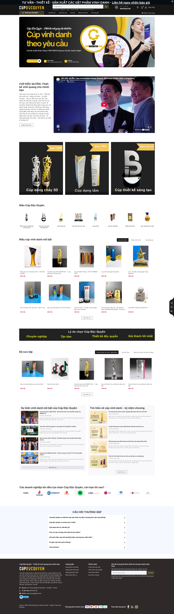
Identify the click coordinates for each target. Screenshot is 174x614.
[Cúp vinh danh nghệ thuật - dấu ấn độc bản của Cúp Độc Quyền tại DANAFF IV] (29, 417)
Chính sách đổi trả (93, 572)
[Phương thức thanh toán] (96, 606)
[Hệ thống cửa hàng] (138, 7)
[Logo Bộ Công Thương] (24, 597)
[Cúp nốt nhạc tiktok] (59, 369)
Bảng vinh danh (130, 226)
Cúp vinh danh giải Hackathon (110, 271)
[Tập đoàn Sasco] (53, 493)
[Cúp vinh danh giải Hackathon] (114, 256)
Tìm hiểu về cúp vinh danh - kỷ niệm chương (117, 408)
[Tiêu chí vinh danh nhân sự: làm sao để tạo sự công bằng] (98, 461)
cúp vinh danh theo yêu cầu (87, 9)
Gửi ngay (150, 572)
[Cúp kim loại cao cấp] (87, 168)
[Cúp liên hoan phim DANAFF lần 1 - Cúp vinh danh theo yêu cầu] (59, 256)
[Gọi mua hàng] (171, 303)
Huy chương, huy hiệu (147, 226)
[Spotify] (80, 493)
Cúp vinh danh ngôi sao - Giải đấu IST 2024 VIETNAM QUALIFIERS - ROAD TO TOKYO (113, 309)
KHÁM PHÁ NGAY (26, 125)
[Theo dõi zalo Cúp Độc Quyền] (133, 606)
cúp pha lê (62, 9)
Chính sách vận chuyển (95, 569)
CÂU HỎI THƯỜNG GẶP (87, 512)
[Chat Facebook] (171, 307)
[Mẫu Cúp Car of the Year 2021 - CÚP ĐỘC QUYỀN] (32, 256)
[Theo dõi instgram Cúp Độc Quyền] (137, 606)
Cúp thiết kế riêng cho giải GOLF (138, 307)
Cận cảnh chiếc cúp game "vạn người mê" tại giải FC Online (58, 426)
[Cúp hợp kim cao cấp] (78, 217)
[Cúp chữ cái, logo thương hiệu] (44, 217)
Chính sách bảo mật (94, 567)
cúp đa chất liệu (75, 9)
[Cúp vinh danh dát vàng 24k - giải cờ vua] (32, 292)
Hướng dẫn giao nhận (71, 572)
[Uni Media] (93, 493)
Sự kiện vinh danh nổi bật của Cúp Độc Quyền (49, 408)
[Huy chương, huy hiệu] (147, 217)
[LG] (107, 493)
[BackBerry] (134, 493)
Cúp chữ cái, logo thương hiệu (44, 226)
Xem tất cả (86, 318)
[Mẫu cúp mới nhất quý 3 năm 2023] (26, 217)
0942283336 (125, 9)
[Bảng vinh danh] (130, 217)
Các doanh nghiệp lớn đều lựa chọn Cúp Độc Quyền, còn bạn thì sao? (61, 487)
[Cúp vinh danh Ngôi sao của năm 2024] (59, 292)
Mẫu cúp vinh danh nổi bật (35, 239)
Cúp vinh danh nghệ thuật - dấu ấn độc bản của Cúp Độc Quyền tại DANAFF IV (60, 412)
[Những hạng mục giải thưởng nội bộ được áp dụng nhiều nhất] (98, 446)
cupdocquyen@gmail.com (33, 593)
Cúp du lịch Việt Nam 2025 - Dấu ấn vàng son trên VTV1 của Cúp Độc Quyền (61, 453)
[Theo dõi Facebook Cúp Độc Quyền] (129, 606)
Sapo (22, 607)
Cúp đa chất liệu (113, 226)
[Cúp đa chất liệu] (113, 217)
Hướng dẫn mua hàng (71, 567)
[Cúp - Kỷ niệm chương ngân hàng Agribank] (141, 256)
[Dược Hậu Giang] (121, 493)
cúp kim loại (56, 9)
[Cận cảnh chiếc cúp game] (29, 430)
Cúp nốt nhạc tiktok (53, 384)
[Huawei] (148, 493)
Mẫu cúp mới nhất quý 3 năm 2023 (26, 226)
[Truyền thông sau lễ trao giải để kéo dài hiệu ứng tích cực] (98, 432)
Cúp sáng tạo (61, 226)
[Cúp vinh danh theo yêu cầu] (41, 168)
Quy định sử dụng (93, 575)
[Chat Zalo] (171, 311)
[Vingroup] (66, 493)
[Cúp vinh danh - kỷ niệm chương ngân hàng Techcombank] (86, 292)
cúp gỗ (68, 9)
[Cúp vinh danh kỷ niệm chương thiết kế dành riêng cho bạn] (87, 335)
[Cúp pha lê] (95, 217)
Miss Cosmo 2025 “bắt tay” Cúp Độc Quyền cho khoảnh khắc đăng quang (60, 438)
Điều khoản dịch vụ (71, 575)
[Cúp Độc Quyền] (31, 7)
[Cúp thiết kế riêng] (133, 168)
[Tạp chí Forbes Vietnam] (25, 493)
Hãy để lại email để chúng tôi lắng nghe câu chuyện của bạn (129, 569)
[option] (87, 42)
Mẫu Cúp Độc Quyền (31, 205)
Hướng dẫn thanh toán (72, 569)
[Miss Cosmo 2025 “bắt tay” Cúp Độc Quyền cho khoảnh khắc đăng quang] (29, 443)
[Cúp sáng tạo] (61, 217)
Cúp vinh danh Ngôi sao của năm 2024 (58, 307)
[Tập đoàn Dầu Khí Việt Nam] (39, 493)
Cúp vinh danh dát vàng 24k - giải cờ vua (32, 307)
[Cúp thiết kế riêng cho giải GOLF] (141, 292)
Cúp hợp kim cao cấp (78, 226)
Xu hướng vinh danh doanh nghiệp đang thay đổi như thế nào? (128, 411)
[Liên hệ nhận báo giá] (87, 2)
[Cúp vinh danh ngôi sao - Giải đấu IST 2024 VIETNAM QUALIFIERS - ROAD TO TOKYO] (114, 292)
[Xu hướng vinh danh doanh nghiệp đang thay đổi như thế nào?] (98, 417)
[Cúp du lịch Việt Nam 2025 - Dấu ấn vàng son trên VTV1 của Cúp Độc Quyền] (29, 458)
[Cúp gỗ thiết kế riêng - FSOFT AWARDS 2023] (86, 256)
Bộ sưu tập (26, 351)
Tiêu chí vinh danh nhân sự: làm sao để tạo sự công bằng (126, 456)
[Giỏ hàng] (142, 7)
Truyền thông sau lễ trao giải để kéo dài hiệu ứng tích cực (126, 426)
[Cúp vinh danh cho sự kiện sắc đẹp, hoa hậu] (114, 369)
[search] (106, 7)
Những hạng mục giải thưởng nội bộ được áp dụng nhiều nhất (128, 441)
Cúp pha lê (95, 226)
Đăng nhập (151, 7)
